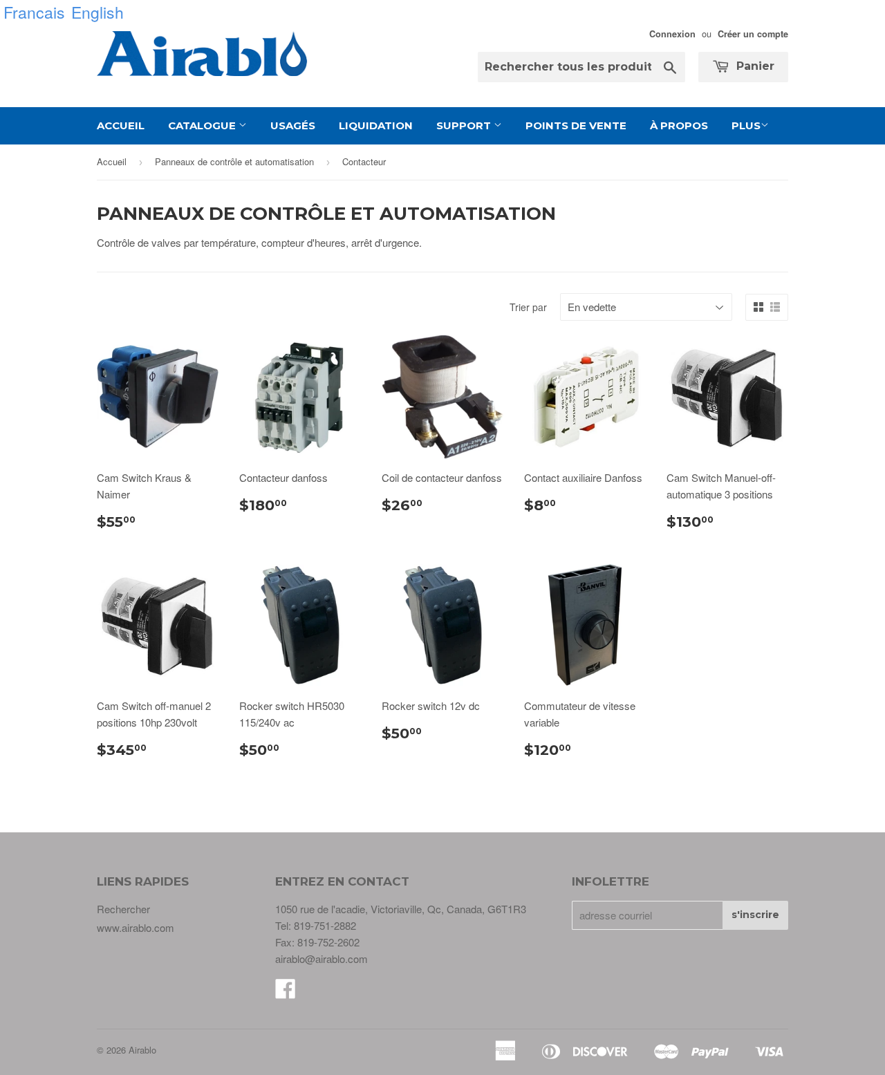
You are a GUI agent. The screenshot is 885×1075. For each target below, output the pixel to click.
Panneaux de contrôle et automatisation (234, 161)
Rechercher (123, 908)
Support (465, 125)
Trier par (528, 307)
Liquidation (376, 125)
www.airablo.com (135, 927)
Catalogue (203, 125)
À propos (679, 125)
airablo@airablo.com (321, 958)
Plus (746, 125)
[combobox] (581, 67)
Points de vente (575, 125)
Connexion (672, 34)
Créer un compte (753, 34)
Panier (753, 66)
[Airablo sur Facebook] (285, 992)
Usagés (292, 125)
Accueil (121, 125)
